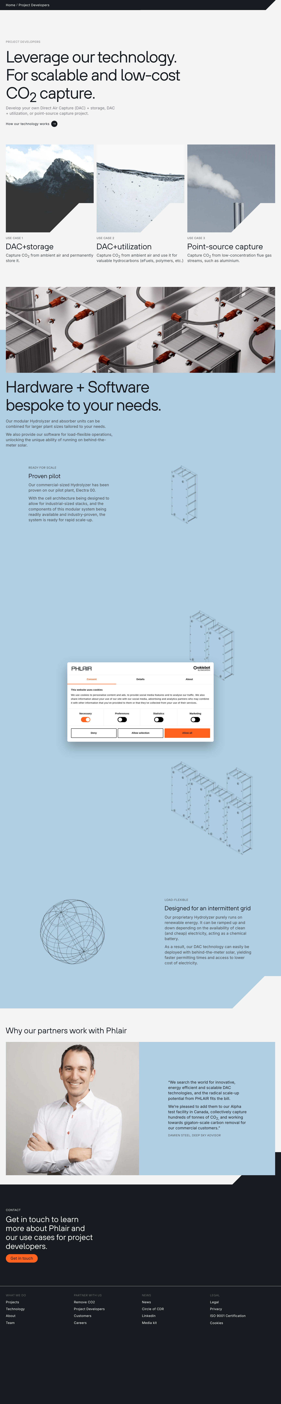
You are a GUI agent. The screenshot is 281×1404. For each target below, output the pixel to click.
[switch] (122, 719)
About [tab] (189, 679)
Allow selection (140, 733)
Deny (94, 733)
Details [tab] (140, 679)
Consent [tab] (92, 679)
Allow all (187, 733)
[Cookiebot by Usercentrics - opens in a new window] (196, 668)
